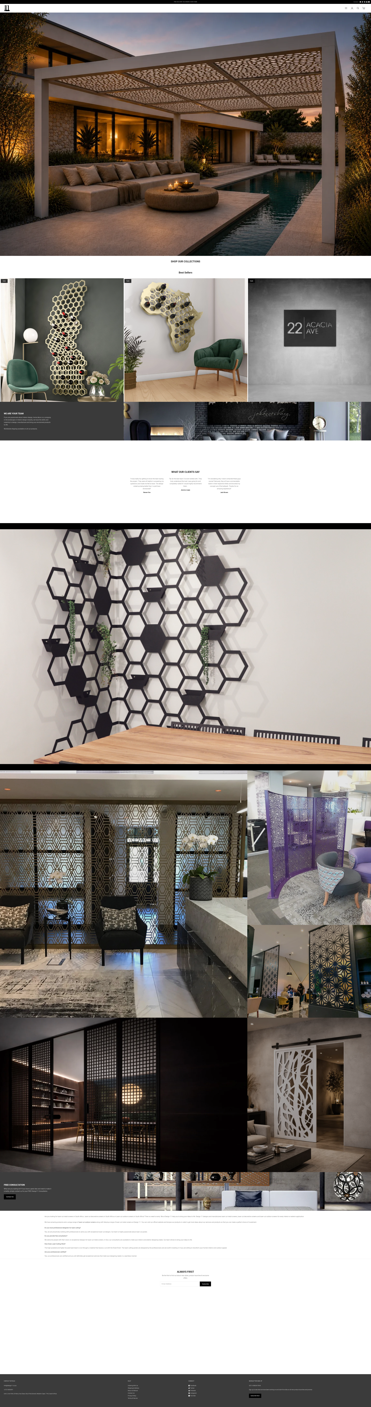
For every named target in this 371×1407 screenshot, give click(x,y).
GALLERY (160, 8)
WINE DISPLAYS (70, 8)
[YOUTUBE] (369, 2)
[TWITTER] (362, 2)
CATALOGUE (150, 8)
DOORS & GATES (56, 8)
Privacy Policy (132, 1395)
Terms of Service (133, 1398)
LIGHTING (115, 8)
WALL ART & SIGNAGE (101, 8)
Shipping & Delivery (133, 1388)
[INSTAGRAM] (366, 2)
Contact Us (10, 1197)
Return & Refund (133, 1390)
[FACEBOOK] (360, 2)
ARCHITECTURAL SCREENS (24, 8)
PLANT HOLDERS (85, 8)
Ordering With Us (133, 1385)
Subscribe (205, 1284)
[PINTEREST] (364, 2)
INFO (140, 8)
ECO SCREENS (42, 8)
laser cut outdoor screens (87, 1222)
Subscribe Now (255, 1395)
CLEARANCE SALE (129, 8)
